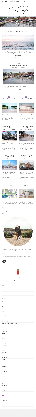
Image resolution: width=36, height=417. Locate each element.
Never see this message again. (18, 216)
